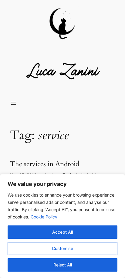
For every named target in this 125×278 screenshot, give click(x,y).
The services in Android (44, 164)
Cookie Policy (44, 216)
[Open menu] (13, 103)
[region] (62, 226)
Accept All (62, 232)
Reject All (62, 264)
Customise (62, 248)
